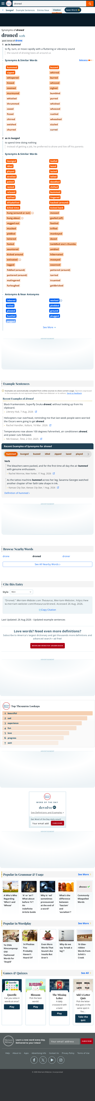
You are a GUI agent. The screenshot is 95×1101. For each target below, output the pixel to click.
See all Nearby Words (47, 564)
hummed (11, 453)
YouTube (52, 1060)
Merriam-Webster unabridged (47, 646)
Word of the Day (47, 802)
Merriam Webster (8, 1041)
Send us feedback (74, 393)
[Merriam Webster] (47, 796)
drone (18, 40)
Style (5, 592)
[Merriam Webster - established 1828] (9, 3)
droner (66, 556)
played (79, 453)
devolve (45, 807)
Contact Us (54, 1053)
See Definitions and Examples (46, 812)
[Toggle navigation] (3, 3)
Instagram (60, 1060)
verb (22, 36)
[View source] (36, 411)
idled (47, 453)
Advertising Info (39, 1053)
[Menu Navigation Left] (2, 10)
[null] (54, 807)
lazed (68, 453)
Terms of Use (83, 1053)
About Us (17, 1053)
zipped (58, 453)
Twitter (43, 1060)
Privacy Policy (68, 1053)
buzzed (36, 453)
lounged (24, 453)
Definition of (16, 493)
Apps (26, 1053)
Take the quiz (83, 1018)
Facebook (34, 1060)
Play (12, 1006)
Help (7, 1053)
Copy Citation (48, 609)
